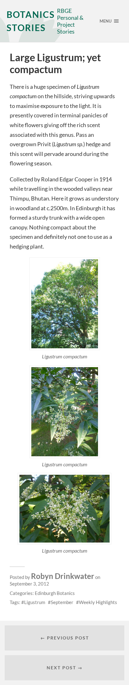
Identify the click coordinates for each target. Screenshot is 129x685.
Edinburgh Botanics (55, 593)
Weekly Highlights (98, 602)
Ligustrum (34, 602)
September (62, 602)
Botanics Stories (31, 21)
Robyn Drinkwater (62, 576)
